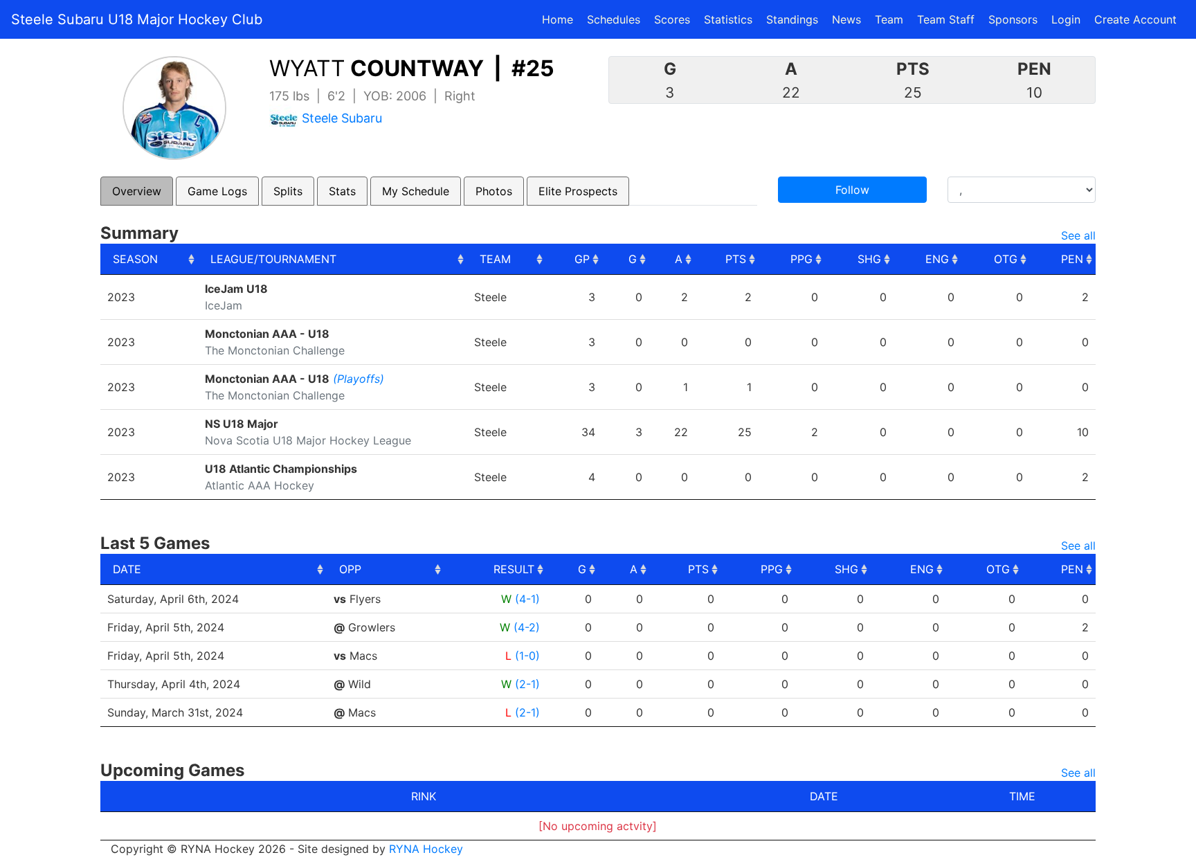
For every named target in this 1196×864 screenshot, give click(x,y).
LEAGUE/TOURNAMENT (273, 259)
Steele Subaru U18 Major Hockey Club (136, 19)
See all (1078, 235)
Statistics (731, 19)
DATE (127, 569)
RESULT (513, 569)
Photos (493, 191)
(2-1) (527, 684)
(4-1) (527, 599)
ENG (937, 259)
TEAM (495, 259)
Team (889, 19)
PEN (1072, 259)
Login (1065, 19)
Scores (675, 19)
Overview (136, 191)
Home (557, 19)
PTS (735, 259)
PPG (801, 259)
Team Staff (946, 19)
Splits (287, 191)
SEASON (135, 259)
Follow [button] (852, 190)
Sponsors (1013, 19)
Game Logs (217, 191)
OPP (350, 569)
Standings (792, 19)
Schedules (613, 19)
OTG (1005, 259)
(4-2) (527, 627)
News (846, 19)
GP (582, 259)
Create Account (1135, 19)
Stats (342, 191)
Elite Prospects (577, 191)
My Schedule (415, 191)
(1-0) (527, 656)
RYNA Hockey (426, 849)
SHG (869, 259)
